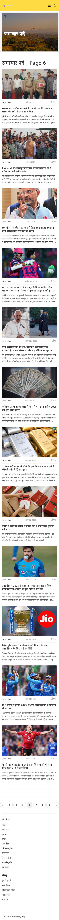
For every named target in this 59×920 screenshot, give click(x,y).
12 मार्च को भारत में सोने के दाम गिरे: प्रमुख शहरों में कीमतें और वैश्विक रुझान (28, 468)
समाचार (5, 829)
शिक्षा (4, 838)
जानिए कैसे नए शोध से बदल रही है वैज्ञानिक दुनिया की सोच (28, 527)
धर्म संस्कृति (7, 862)
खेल (4, 824)
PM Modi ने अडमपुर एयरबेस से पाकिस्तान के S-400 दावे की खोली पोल (27, 170)
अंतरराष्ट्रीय (7, 848)
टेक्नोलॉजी (6, 857)
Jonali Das (6, 102)
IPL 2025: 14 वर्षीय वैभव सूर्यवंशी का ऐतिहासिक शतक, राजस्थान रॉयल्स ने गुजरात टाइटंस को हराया (28, 289)
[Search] (54, 5)
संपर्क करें (6, 894)
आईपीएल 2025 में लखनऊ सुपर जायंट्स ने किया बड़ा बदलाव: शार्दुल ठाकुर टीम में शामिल (27, 587)
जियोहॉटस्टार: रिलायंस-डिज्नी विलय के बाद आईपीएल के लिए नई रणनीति (25, 647)
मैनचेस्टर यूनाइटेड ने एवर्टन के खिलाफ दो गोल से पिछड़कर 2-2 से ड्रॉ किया (27, 766)
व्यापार (4, 834)
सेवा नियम (6, 885)
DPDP (5, 899)
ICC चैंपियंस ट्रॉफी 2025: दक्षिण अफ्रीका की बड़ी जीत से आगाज (29, 707)
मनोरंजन (5, 853)
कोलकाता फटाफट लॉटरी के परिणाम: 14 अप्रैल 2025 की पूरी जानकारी (29, 408)
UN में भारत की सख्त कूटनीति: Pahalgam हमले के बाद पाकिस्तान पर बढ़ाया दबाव (28, 229)
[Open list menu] (49, 5)
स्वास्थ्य (5, 867)
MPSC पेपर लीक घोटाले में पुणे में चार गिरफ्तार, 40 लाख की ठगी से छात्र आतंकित (28, 110)
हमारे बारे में (6, 880)
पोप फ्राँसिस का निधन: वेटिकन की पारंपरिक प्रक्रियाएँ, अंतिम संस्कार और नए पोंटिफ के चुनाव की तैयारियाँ (29, 348)
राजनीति (5, 843)
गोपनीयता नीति (8, 890)
